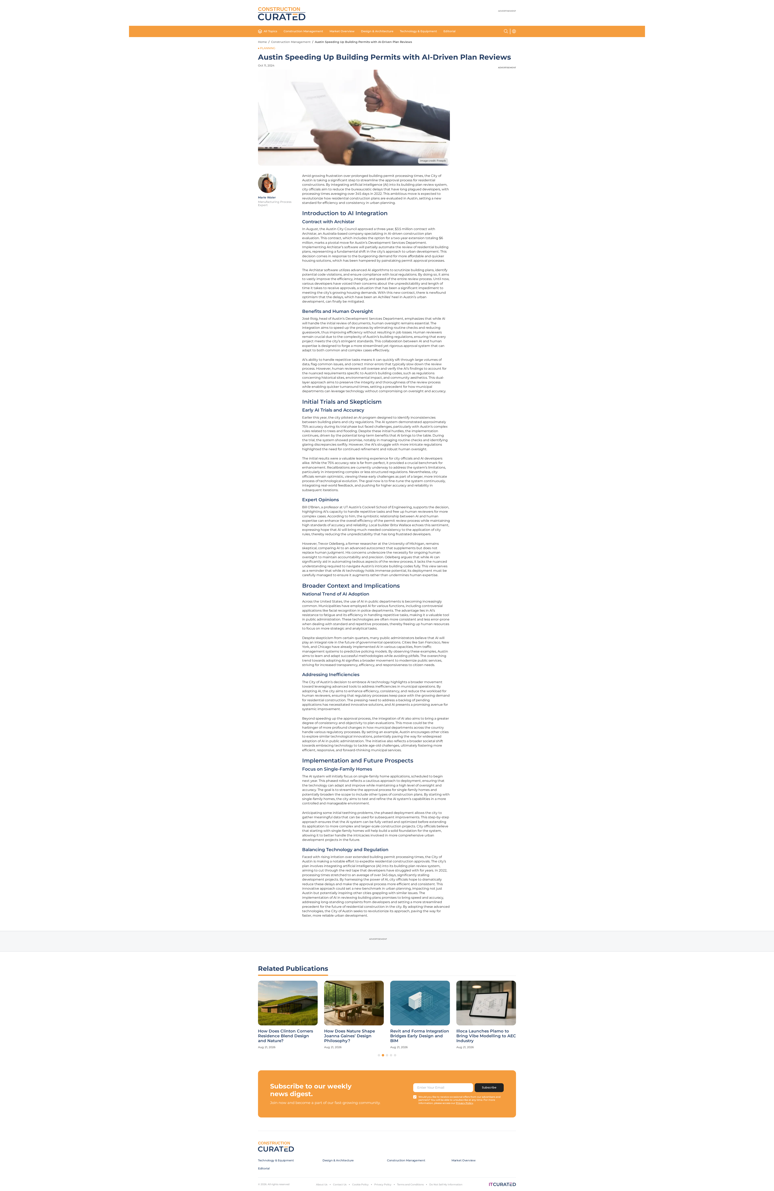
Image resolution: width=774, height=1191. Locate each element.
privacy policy (464, 1103)
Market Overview (342, 31)
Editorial (449, 31)
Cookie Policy (360, 1184)
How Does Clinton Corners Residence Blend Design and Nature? (285, 1036)
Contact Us (339, 1184)
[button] (379, 1055)
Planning (267, 48)
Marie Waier (267, 197)
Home (262, 42)
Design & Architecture (377, 31)
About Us (321, 1184)
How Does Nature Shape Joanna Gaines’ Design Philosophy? (349, 1036)
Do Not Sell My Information (445, 1184)
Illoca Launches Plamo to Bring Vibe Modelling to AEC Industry (486, 1036)
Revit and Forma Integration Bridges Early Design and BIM (419, 1036)
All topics (270, 31)
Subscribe (489, 1087)
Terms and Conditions (410, 1184)
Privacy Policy (382, 1184)
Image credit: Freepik (433, 160)
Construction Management (303, 31)
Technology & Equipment (418, 31)
